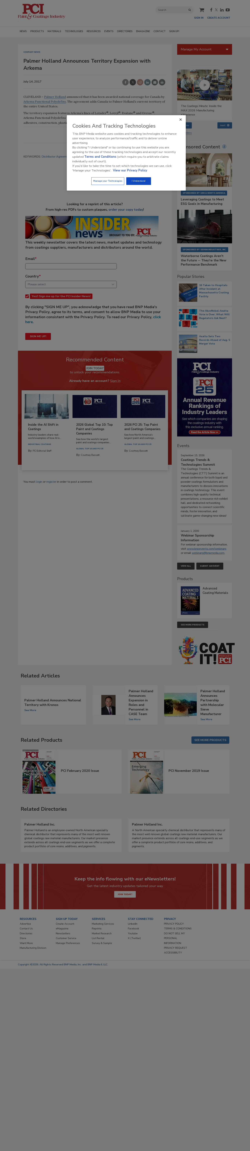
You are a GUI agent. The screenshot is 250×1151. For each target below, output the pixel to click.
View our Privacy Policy (130, 170)
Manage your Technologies (107, 180)
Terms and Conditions (100, 157)
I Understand (138, 180)
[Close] (181, 120)
